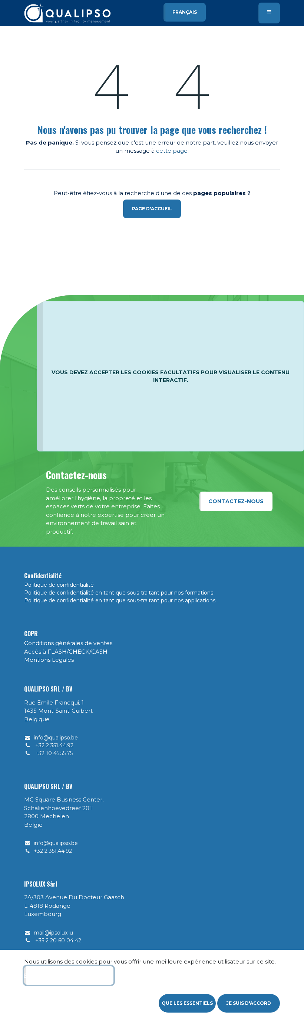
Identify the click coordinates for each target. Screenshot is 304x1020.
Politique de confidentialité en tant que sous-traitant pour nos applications (119, 600)
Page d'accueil (152, 208)
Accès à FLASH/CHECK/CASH (66, 651)
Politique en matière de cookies (68, 975)
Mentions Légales (49, 659)
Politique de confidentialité (59, 585)
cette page (172, 150)
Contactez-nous (236, 501)
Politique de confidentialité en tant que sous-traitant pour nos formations (118, 592)
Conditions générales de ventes (68, 643)
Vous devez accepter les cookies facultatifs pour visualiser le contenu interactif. (171, 376)
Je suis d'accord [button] (248, 1003)
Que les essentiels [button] (187, 1003)
